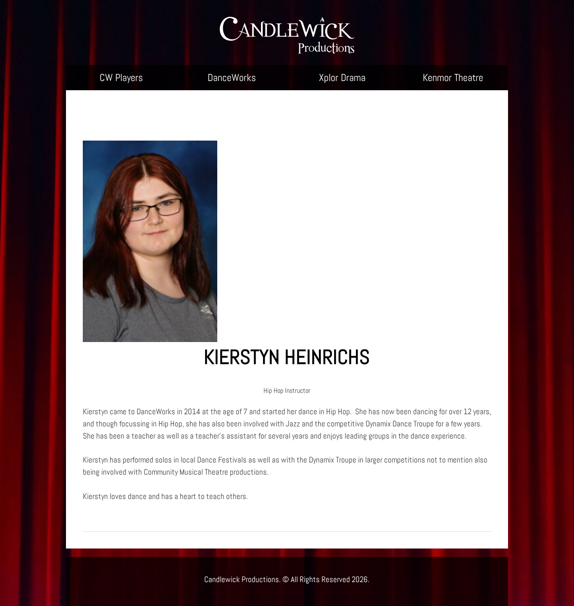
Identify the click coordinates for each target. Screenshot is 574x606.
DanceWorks (232, 77)
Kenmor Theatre (453, 77)
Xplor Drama (342, 77)
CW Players (121, 77)
